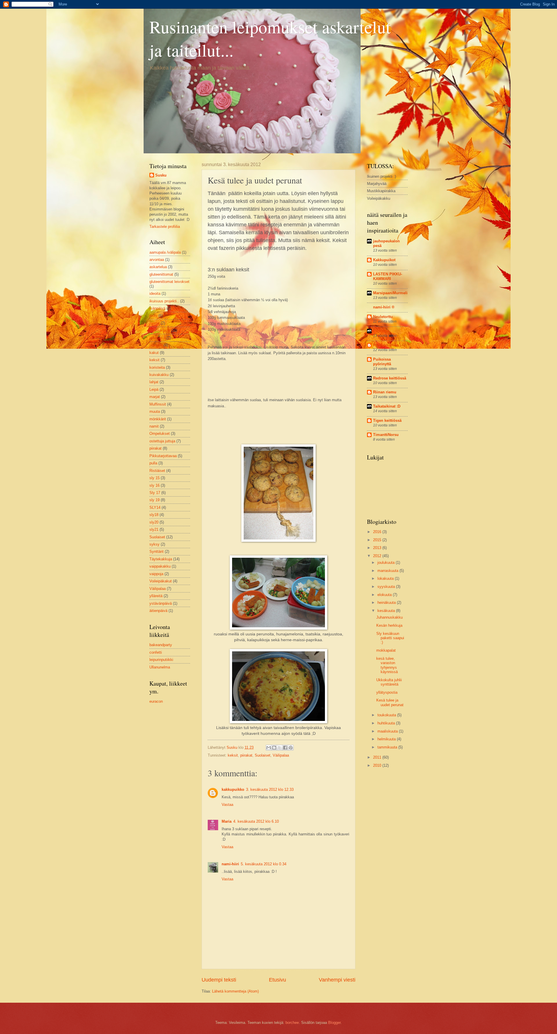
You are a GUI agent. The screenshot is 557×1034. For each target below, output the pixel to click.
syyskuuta (386, 586)
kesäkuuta (386, 610)
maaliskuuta (388, 731)
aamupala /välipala (165, 252)
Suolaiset (262, 755)
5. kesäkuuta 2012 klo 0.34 (263, 864)
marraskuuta (388, 570)
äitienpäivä (158, 610)
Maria (227, 821)
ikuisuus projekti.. (164, 301)
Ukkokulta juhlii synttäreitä (389, 682)
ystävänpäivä (160, 603)
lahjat (153, 382)
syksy (154, 544)
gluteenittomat (161, 274)
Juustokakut (159, 330)
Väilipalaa (281, 755)
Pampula (381, 331)
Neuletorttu (383, 317)
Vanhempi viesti (337, 980)
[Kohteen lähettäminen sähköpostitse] (269, 747)
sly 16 (154, 485)
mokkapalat (386, 650)
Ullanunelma (159, 667)
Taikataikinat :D (386, 406)
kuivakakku (159, 374)
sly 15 (154, 478)
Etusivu (277, 980)
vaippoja (156, 574)
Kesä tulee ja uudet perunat (390, 702)
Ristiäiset (157, 470)
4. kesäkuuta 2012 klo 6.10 (256, 821)
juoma (154, 323)
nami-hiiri (230, 864)
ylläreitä (155, 596)
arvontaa (156, 259)
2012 (377, 556)
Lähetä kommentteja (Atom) (235, 991)
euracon (156, 701)
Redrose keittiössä (389, 378)
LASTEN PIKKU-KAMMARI (387, 276)
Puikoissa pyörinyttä (382, 361)
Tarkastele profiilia (164, 226)
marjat (154, 397)
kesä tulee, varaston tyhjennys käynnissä (387, 665)
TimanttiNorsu (386, 435)
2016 (377, 532)
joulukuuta (386, 562)
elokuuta (385, 595)
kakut (154, 352)
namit (154, 426)
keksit (233, 755)
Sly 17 (154, 492)
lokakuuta (386, 578)
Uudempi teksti (219, 980)
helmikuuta (387, 739)
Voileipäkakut (160, 581)
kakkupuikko (233, 789)
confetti (155, 652)
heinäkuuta (387, 602)
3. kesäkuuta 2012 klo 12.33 (270, 789)
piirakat (246, 755)
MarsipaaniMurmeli (390, 293)
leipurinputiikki (161, 659)
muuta (154, 411)
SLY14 (154, 507)
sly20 (153, 522)
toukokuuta (387, 715)
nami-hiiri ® (384, 307)
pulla (153, 463)
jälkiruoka (157, 338)
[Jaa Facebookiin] (285, 747)
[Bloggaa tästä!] (274, 747)
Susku (161, 175)
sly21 (153, 529)
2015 (377, 540)
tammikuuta (387, 747)
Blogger (334, 1022)
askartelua (158, 267)
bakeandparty (160, 645)
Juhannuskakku (389, 617)
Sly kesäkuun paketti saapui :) (390, 638)
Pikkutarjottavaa (163, 456)
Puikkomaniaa (386, 345)
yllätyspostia (386, 692)
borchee (292, 1022)
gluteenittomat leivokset (169, 281)
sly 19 (154, 500)
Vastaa (227, 804)
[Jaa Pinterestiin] (291, 747)
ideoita (154, 293)
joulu (153, 315)
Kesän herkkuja (389, 625)
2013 (377, 548)
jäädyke (155, 345)
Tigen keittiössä (387, 420)
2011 (377, 757)
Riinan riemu (384, 392)
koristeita (157, 367)
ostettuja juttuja (162, 441)
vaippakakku (160, 566)
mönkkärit (157, 419)
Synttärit (156, 551)
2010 (377, 765)
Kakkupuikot (384, 260)
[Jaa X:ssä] (280, 747)
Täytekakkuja (160, 559)
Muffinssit (157, 404)
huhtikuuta (386, 723)
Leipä (153, 389)
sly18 (153, 515)
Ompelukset (159, 433)
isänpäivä (157, 308)
